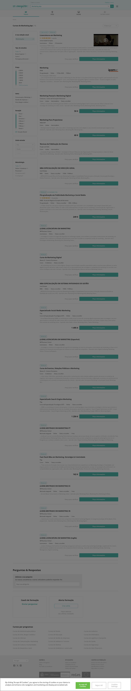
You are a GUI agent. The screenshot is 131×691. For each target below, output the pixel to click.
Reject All (99, 685)
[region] (65, 684)
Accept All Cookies (83, 685)
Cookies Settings (114, 685)
